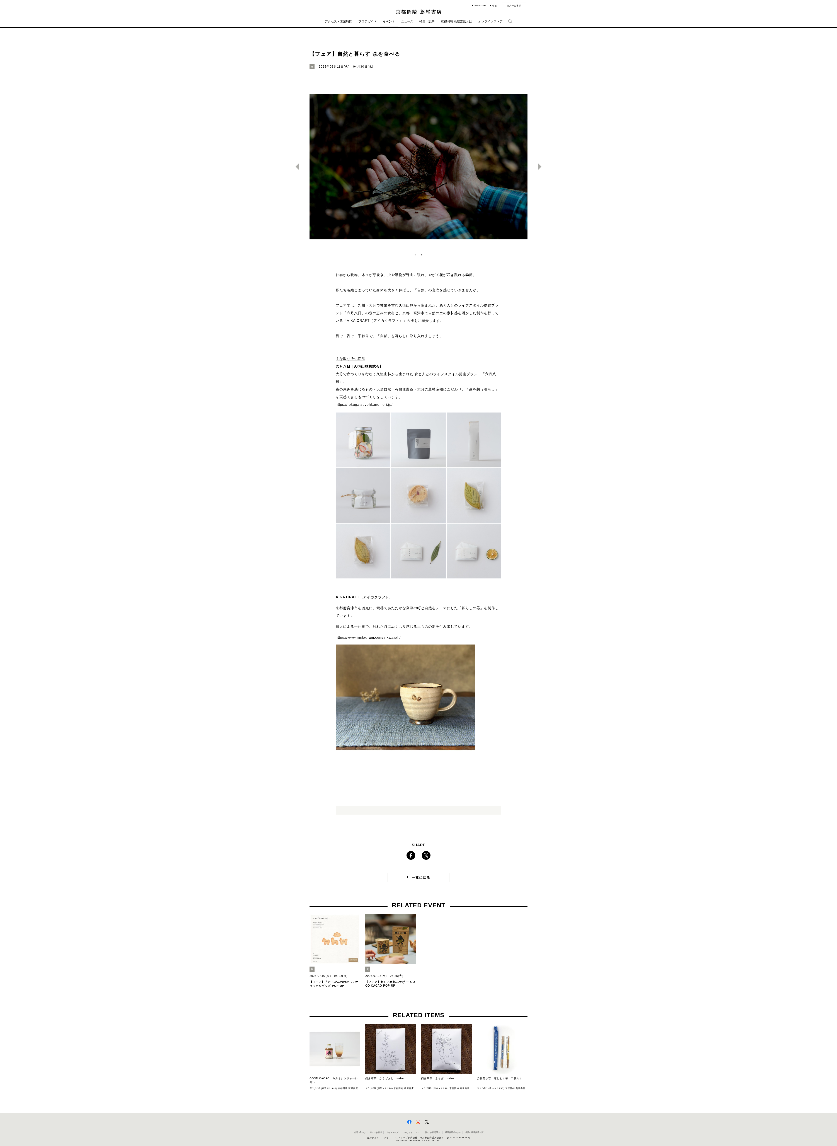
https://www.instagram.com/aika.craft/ (368, 637)
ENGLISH (480, 5)
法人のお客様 (514, 5)
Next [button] (541, 166)
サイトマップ (392, 1132)
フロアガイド (367, 21)
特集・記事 (427, 21)
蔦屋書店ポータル (453, 1132)
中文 (494, 6)
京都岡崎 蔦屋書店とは (456, 21)
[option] (418, 166)
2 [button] (422, 255)
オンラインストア (490, 21)
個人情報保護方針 (433, 1132)
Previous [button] (295, 166)
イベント (389, 21)
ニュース (407, 21)
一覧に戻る (421, 877)
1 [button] (415, 255)
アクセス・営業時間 (338, 21)
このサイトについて (411, 1132)
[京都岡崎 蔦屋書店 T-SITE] (418, 11)
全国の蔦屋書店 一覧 (474, 1132)
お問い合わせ (359, 1132)
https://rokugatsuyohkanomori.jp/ (364, 404)
